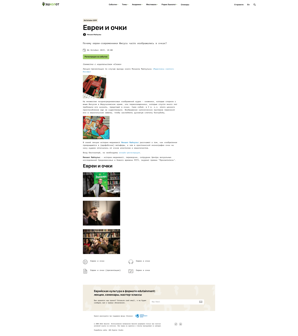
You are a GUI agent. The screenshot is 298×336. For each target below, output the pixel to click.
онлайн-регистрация (129, 153)
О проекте (239, 4)
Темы (124, 4)
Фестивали (151, 4)
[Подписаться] (200, 301)
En (248, 4)
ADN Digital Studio (116, 330)
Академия (136, 4)
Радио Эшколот (169, 4)
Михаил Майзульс (130, 142)
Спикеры (185, 4)
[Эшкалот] (50, 5)
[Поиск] (254, 4)
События (113, 4)
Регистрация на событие (96, 57)
